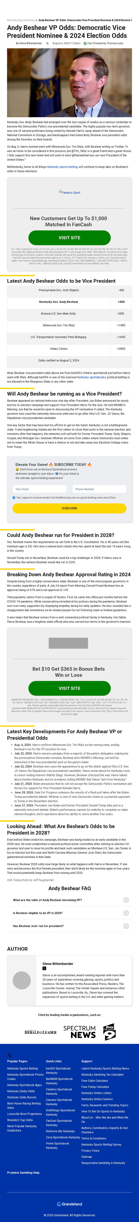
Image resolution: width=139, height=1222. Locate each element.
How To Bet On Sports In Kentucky (103, 1111)
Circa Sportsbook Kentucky (63, 1137)
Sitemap (86, 1157)
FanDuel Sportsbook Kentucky (59, 1123)
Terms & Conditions (93, 1138)
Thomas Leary (115, 43)
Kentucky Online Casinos (97, 1099)
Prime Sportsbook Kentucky (57, 1146)
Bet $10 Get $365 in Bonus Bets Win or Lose (68, 672)
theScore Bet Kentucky (60, 1131)
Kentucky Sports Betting (22, 1068)
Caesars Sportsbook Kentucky (59, 1102)
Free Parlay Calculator (95, 1087)
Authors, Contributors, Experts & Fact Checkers (104, 1130)
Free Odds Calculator (94, 1080)
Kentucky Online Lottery (96, 1093)
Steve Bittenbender (30, 43)
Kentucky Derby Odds (21, 1091)
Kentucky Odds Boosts (21, 1097)
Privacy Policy (90, 1150)
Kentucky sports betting (62, 167)
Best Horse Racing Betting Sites (24, 1105)
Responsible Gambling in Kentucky (103, 1163)
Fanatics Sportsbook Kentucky (59, 1091)
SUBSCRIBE (69, 508)
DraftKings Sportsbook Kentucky (60, 1112)
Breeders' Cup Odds (20, 1120)
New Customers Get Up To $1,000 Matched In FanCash (68, 221)
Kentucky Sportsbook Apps (24, 1085)
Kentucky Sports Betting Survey (101, 1144)
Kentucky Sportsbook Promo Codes (25, 1077)
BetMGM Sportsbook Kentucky (59, 1081)
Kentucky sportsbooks (91, 377)
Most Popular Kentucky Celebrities (22, 1128)
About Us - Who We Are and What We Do (104, 1120)
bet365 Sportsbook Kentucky (58, 1071)
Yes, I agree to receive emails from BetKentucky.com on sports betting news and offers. (66, 497)
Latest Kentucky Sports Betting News (105, 1068)
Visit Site (69, 237)
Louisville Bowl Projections (24, 1114)
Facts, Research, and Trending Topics (104, 1105)
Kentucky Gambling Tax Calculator (102, 1074)
